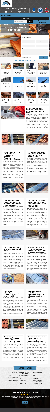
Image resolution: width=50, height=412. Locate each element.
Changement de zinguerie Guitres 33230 (13, 378)
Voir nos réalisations (25, 18)
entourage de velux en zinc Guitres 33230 (24, 373)
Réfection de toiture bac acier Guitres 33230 (37, 378)
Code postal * (38, 39)
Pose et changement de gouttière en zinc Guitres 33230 (37, 374)
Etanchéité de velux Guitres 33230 (24, 383)
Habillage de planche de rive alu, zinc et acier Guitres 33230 (12, 374)
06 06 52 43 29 (23, 9)
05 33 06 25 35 (12, 9)
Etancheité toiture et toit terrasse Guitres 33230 (37, 381)
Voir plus (25, 402)
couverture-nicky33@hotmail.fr (16, 12)
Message (24, 48)
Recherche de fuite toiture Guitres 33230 (25, 379)
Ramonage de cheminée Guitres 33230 (37, 384)
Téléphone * (38, 43)
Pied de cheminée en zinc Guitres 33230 (13, 381)
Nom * (23, 39)
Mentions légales (30, 410)
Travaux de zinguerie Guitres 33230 (24, 376)
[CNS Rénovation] (6, 3)
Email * (23, 43)
